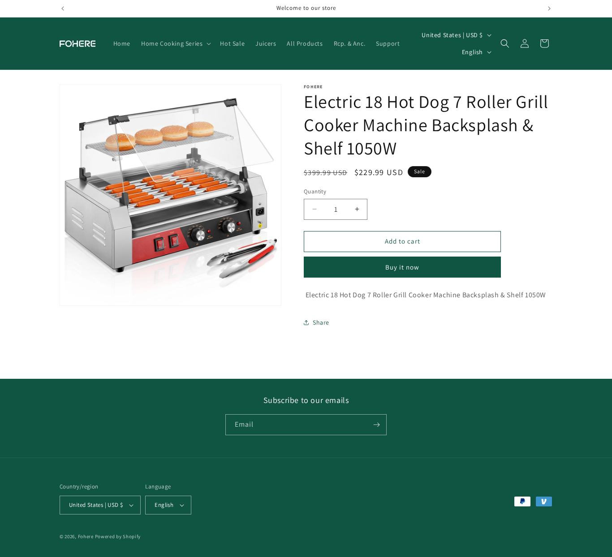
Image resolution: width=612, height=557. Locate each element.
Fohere (86, 536)
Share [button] (321, 322)
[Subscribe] (376, 424)
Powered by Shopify (118, 536)
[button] (175, 43)
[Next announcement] (549, 8)
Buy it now (402, 267)
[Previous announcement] (63, 8)
